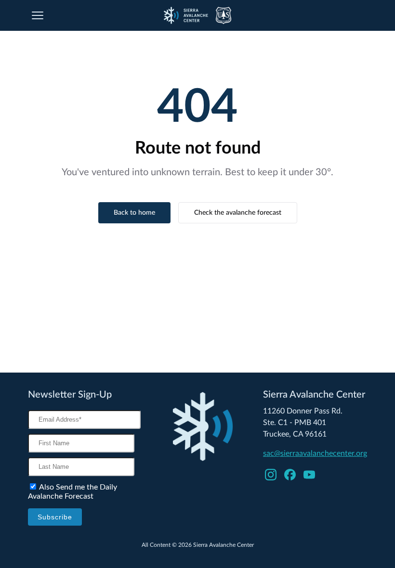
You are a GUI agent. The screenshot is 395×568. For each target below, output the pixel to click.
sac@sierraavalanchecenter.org (315, 453)
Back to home (134, 212)
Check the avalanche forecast (237, 212)
